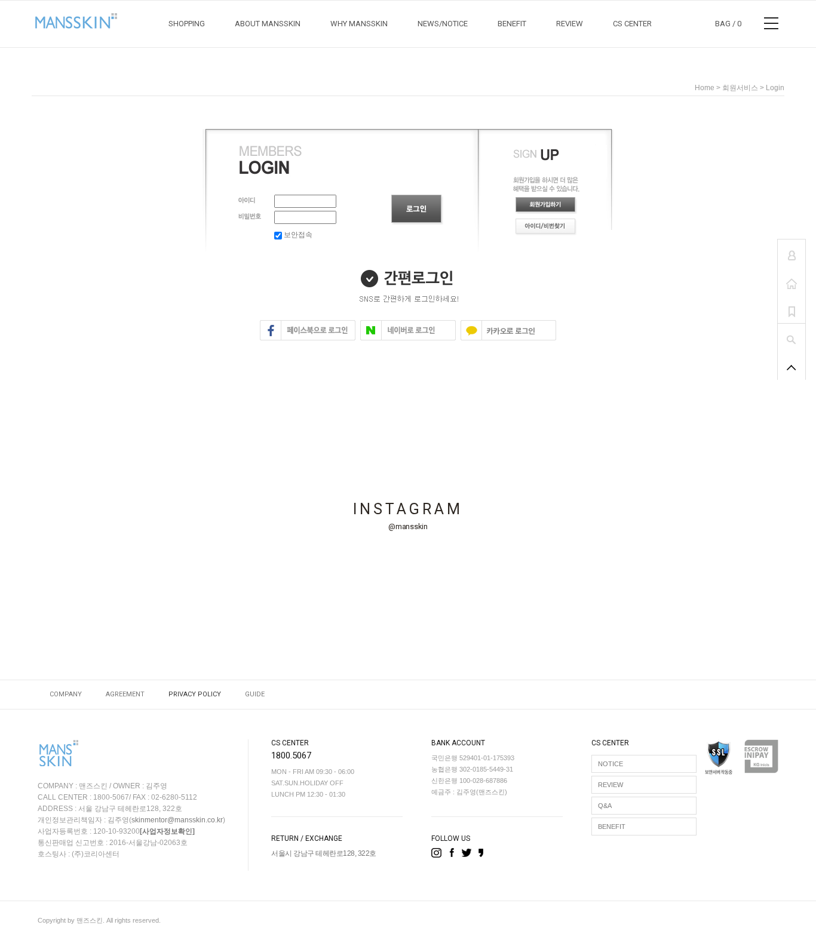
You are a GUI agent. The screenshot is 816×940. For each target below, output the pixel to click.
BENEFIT (512, 23)
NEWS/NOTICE (443, 23)
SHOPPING (186, 23)
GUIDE (255, 694)
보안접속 (297, 235)
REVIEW (569, 23)
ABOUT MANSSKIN (267, 23)
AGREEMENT (125, 694)
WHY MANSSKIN (359, 23)
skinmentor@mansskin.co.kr (177, 820)
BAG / (728, 23)
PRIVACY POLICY (194, 694)
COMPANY (66, 694)
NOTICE (610, 763)
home (704, 88)
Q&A (605, 805)
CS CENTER (632, 23)
